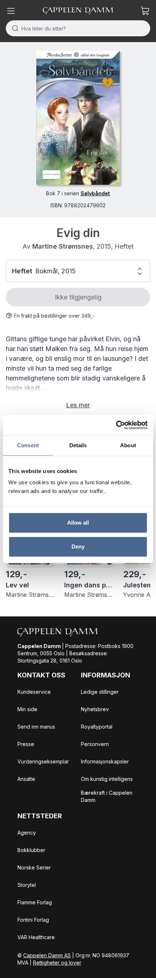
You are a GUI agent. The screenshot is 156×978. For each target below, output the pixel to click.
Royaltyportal (96, 727)
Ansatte (26, 779)
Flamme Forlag (34, 902)
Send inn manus (36, 727)
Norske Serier (34, 867)
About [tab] (128, 445)
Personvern (95, 744)
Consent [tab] (28, 445)
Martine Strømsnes (62, 246)
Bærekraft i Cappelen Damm (106, 796)
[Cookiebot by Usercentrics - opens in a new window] (116, 425)
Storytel (26, 885)
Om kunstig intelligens (107, 779)
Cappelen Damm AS (47, 955)
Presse (25, 744)
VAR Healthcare (36, 937)
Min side (27, 709)
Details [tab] (78, 445)
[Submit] (13, 28)
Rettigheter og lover (57, 962)
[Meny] (11, 11)
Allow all (78, 522)
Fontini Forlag (33, 920)
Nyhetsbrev (95, 709)
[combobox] (78, 28)
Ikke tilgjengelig (78, 297)
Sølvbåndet (95, 193)
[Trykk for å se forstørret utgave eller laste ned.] (77, 118)
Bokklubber (31, 850)
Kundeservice (34, 692)
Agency (26, 833)
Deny (78, 546)
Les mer (78, 405)
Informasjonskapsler (105, 761)
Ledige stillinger (100, 692)
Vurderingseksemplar (43, 761)
